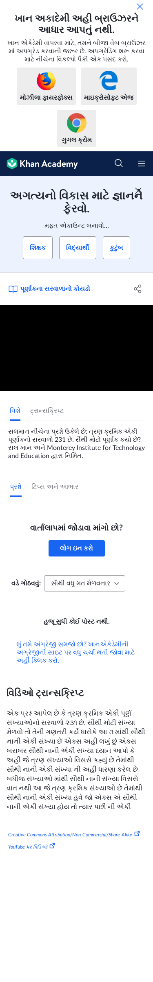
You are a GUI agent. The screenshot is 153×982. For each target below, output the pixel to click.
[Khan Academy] (39, 164)
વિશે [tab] (15, 411)
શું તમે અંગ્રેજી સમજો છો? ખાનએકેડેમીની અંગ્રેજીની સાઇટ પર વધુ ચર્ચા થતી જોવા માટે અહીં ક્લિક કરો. (75, 652)
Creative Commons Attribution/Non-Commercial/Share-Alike (70, 834)
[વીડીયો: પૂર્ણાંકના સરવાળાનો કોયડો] (76, 348)
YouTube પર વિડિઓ (27, 847)
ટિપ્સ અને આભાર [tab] (54, 487)
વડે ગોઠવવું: (26, 583)
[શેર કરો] (138, 289)
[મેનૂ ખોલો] (141, 163)
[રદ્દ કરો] (139, 6)
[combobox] (84, 583)
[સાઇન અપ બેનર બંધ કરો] (138, 191)
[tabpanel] (76, 440)
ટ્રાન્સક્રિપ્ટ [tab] (47, 411)
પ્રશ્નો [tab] (16, 487)
